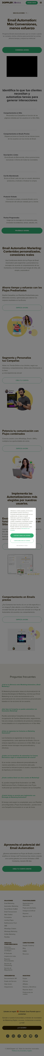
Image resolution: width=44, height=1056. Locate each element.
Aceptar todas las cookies (22, 535)
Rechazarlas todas (22, 545)
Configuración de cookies (22, 540)
